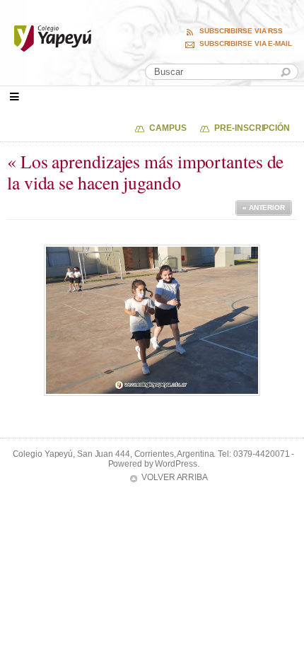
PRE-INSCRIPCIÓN (252, 128)
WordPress (176, 464)
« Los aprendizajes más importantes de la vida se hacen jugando (145, 172)
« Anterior (263, 207)
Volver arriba (174, 477)
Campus (167, 128)
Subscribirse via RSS (241, 31)
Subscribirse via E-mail (245, 43)
